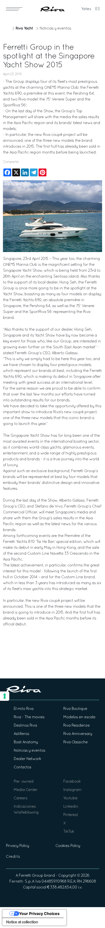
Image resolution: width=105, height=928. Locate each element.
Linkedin (70, 806)
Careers (20, 798)
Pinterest (70, 815)
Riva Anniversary (77, 734)
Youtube (70, 798)
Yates (86, 9)
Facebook (72, 781)
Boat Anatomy (26, 742)
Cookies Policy (67, 846)
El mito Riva (23, 709)
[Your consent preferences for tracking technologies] (4, 696)
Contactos (22, 767)
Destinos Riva (25, 725)
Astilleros (21, 734)
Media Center (25, 790)
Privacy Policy (17, 846)
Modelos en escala (79, 717)
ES (97, 9)
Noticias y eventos (55, 28)
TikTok (68, 831)
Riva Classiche (75, 742)
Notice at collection (22, 921)
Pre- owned (23, 781)
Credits (13, 856)
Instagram (72, 790)
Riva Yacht (24, 28)
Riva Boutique (75, 709)
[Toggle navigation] (14, 9)
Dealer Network (27, 759)
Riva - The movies (29, 717)
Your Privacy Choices (39, 913)
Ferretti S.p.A (21, 881)
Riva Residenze (76, 725)
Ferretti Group (31, 875)
